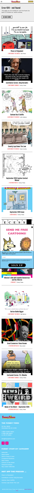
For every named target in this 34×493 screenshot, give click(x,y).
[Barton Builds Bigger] (17, 299)
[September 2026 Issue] (17, 199)
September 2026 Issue (17, 212)
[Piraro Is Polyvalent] (17, 38)
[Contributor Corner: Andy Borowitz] (17, 70)
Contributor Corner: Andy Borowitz (17, 83)
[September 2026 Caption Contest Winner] (17, 166)
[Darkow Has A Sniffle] (17, 102)
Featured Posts (13, 182)
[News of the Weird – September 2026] (17, 394)
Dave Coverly (23, 149)
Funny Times (23, 85)
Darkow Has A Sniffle (17, 115)
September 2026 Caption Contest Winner (17, 179)
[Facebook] (3, 443)
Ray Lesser (22, 346)
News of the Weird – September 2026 (17, 407)
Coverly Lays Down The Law (17, 146)
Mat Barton (23, 314)
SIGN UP (17, 265)
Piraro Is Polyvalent (17, 51)
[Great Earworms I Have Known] (17, 331)
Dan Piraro (23, 53)
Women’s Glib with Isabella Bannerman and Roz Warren (17, 279)
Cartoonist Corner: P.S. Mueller (17, 375)
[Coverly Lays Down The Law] (17, 134)
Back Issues (13, 214)
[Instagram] (6, 443)
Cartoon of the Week (14, 53)
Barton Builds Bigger (17, 311)
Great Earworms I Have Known (17, 343)
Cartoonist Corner (13, 85)
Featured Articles (14, 346)
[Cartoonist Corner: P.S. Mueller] (17, 362)
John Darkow (23, 117)
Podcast (13, 282)
